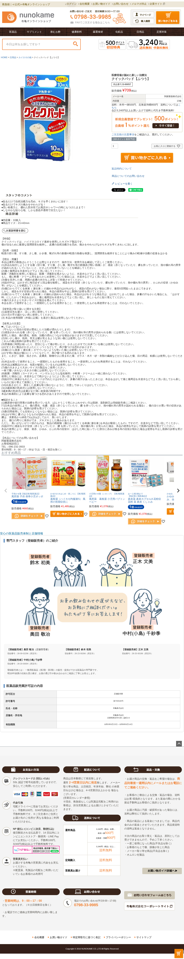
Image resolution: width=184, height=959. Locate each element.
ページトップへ (179, 744)
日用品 (140, 31)
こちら (106, 22)
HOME (4, 57)
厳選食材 (98, 31)
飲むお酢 (55, 31)
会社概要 (85, 3)
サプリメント (34, 31)
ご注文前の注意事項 (123, 134)
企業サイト (156, 3)
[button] (5, 491)
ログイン (71, 3)
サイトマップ (143, 937)
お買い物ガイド (101, 3)
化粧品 (119, 31)
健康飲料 (77, 31)
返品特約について (122, 168)
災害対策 (162, 31)
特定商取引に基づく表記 (86, 937)
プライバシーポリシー (118, 937)
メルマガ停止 (139, 3)
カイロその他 (25, 57)
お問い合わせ (120, 3)
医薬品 (13, 31)
